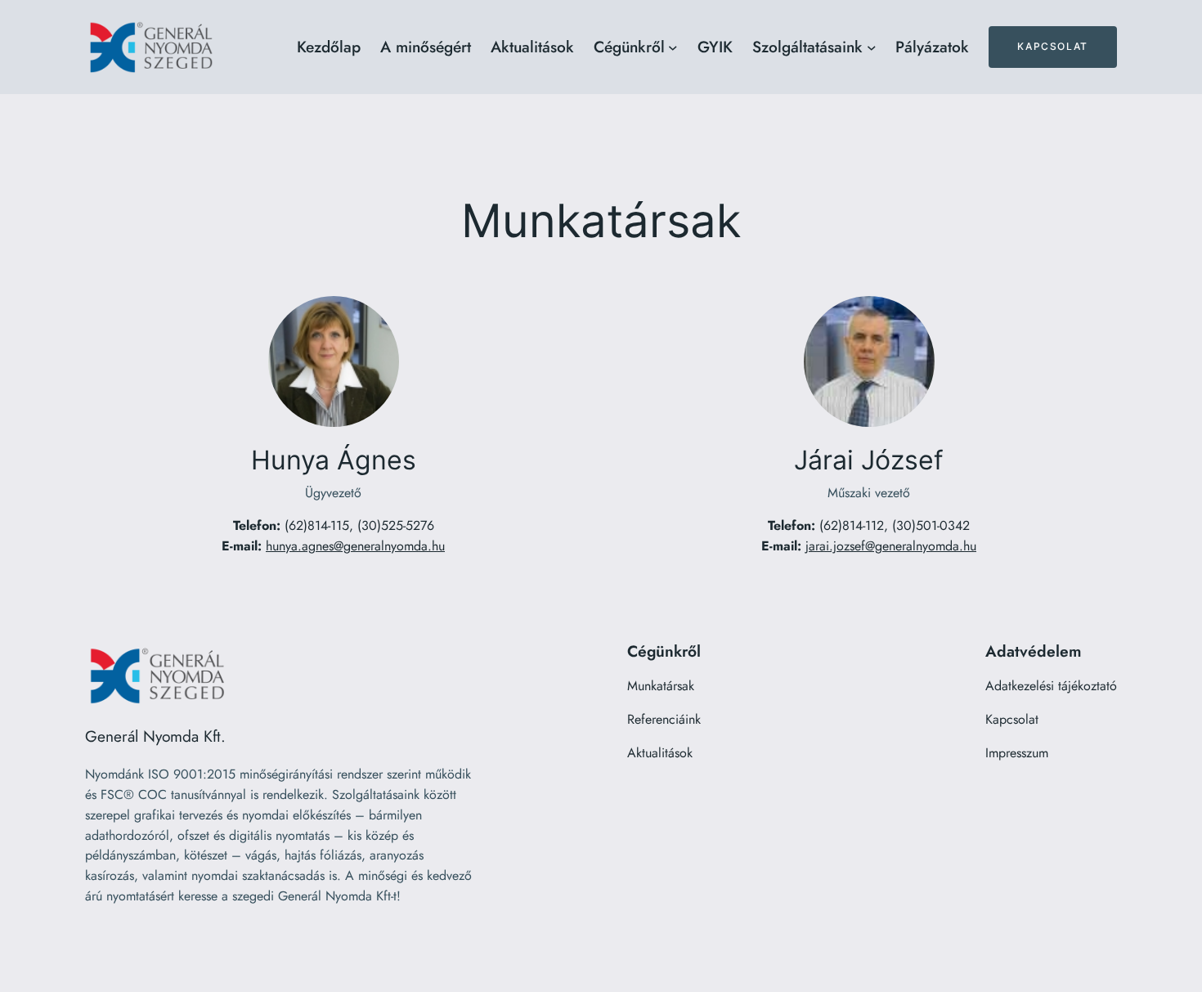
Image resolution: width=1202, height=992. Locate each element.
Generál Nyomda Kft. (155, 736)
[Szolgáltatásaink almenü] (872, 47)
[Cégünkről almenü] (673, 47)
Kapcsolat (1052, 46)
